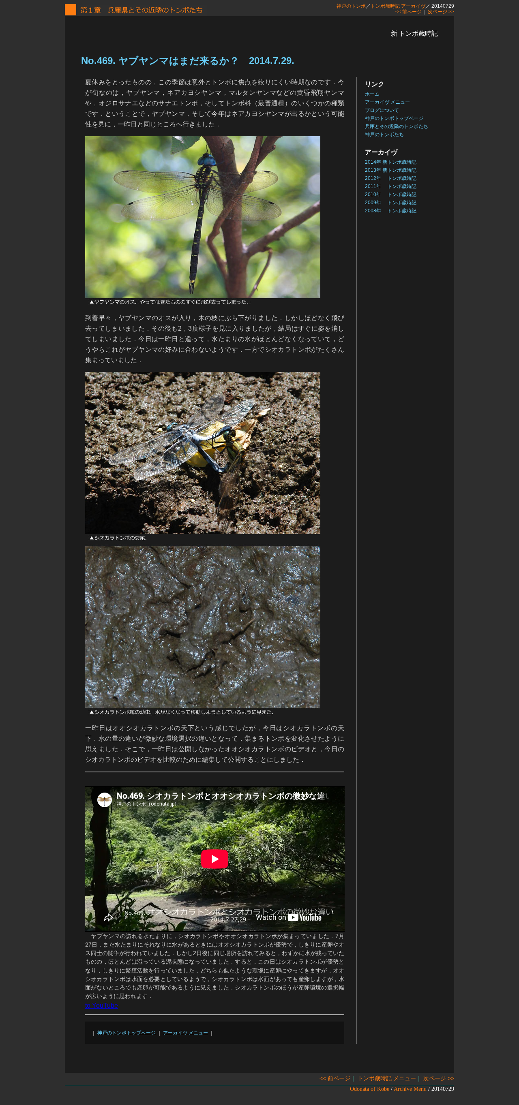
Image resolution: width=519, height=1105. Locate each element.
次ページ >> (441, 12)
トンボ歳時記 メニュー (387, 1078)
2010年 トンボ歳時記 (390, 194)
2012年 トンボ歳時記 (390, 178)
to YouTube (101, 1005)
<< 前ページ (408, 12)
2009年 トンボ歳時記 (390, 202)
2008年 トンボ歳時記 (390, 211)
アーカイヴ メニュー (185, 1033)
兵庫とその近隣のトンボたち (396, 126)
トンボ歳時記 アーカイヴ (398, 6)
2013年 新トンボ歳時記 (390, 170)
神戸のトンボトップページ (126, 1033)
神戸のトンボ (351, 6)
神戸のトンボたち (384, 134)
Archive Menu (410, 1089)
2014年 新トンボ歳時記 (390, 162)
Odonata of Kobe (369, 1089)
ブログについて (382, 110)
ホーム (372, 94)
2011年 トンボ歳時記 (390, 186)
